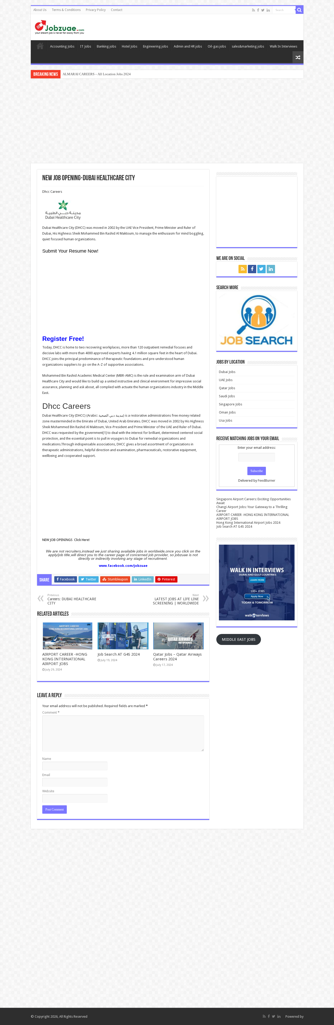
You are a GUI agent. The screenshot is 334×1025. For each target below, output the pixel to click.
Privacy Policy (96, 10)
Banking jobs (106, 46)
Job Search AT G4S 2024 (119, 654)
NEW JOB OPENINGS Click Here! (66, 540)
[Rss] (253, 10)
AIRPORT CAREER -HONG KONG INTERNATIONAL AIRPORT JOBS (64, 659)
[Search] (299, 10)
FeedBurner (266, 480)
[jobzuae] (59, 26)
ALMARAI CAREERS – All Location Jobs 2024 (97, 74)
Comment (50, 712)
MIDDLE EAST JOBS (238, 639)
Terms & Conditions (66, 10)
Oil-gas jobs (217, 46)
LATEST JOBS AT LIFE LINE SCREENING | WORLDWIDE (176, 599)
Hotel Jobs (129, 46)
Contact (116, 10)
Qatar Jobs (227, 388)
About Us (39, 10)
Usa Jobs (225, 420)
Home (40, 45)
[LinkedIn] (268, 10)
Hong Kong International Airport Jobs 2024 (248, 523)
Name (46, 759)
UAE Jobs (225, 380)
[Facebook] (258, 10)
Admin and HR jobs (188, 46)
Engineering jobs (155, 46)
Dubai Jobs (227, 372)
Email (46, 775)
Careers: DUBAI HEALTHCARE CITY (71, 599)
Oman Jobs (227, 412)
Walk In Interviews (283, 46)
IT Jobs (85, 46)
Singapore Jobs (230, 404)
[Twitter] (263, 10)
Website (48, 791)
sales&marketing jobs (248, 46)
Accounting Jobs (62, 46)
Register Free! (63, 338)
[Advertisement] (167, 121)
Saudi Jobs (227, 396)
